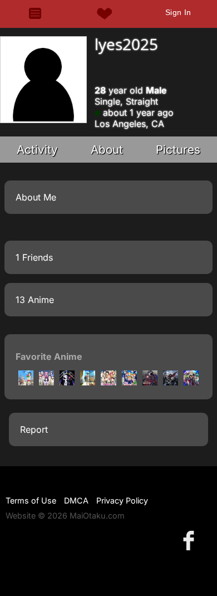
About (107, 150)
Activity (37, 150)
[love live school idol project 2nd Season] (129, 382)
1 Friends (34, 257)
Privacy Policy (122, 500)
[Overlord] (67, 382)
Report (34, 429)
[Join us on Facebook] (191, 540)
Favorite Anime (49, 356)
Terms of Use (31, 500)
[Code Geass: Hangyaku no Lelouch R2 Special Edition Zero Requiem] (149, 382)
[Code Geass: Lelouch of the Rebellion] (170, 382)
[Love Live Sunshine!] (108, 382)
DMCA (76, 500)
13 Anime (35, 299)
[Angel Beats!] (46, 382)
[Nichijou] (25, 382)
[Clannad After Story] (87, 382)
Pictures (178, 150)
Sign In (178, 12)
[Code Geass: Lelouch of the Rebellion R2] (191, 382)
